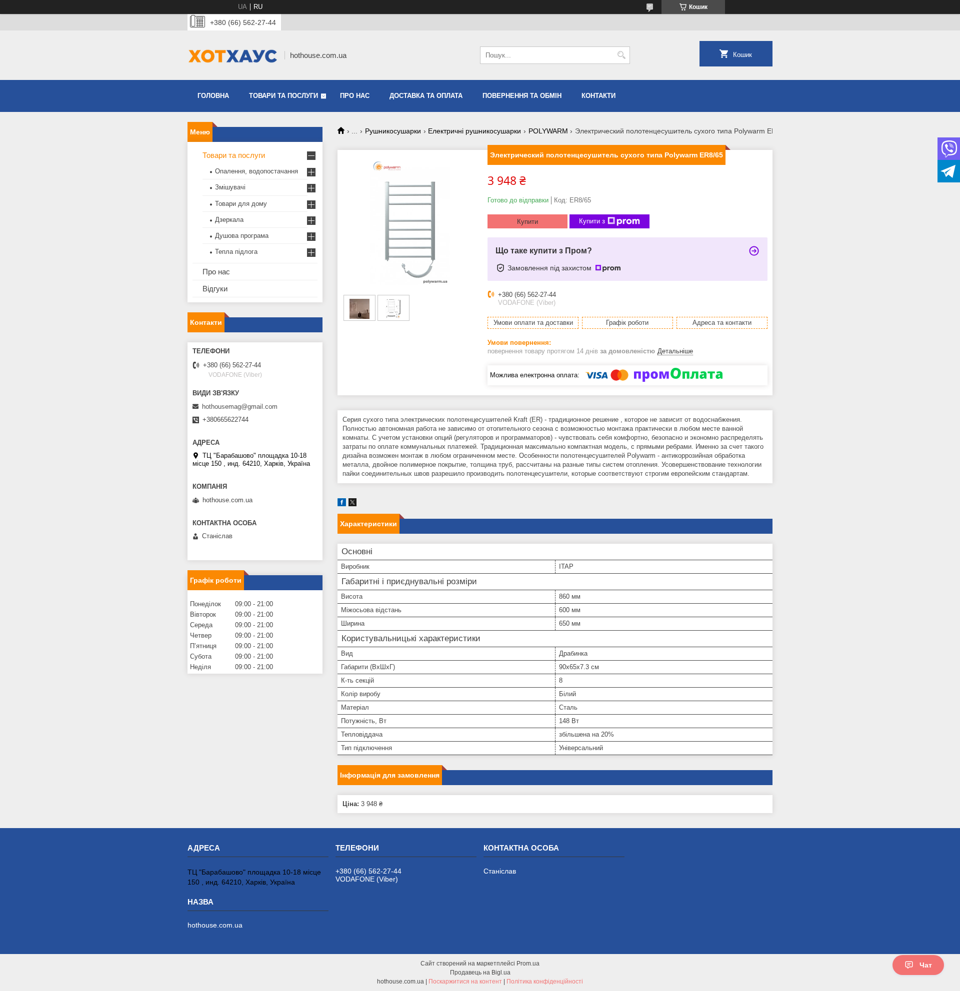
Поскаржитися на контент (465, 981)
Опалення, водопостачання (256, 171)
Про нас (355, 95)
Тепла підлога (236, 251)
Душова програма (241, 235)
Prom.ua (528, 963)
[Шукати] (621, 55)
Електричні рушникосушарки (474, 131)
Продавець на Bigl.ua (480, 972)
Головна (213, 95)
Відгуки (215, 288)
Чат (926, 965)
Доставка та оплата (426, 95)
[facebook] (342, 504)
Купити (527, 221)
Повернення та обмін (522, 95)
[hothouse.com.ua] (233, 55)
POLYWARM (548, 131)
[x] (352, 504)
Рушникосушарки (393, 131)
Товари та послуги (283, 95)
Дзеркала (229, 219)
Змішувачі (230, 187)
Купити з (592, 221)
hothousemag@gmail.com (240, 406)
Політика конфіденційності (544, 981)
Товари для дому (241, 203)
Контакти (599, 95)
